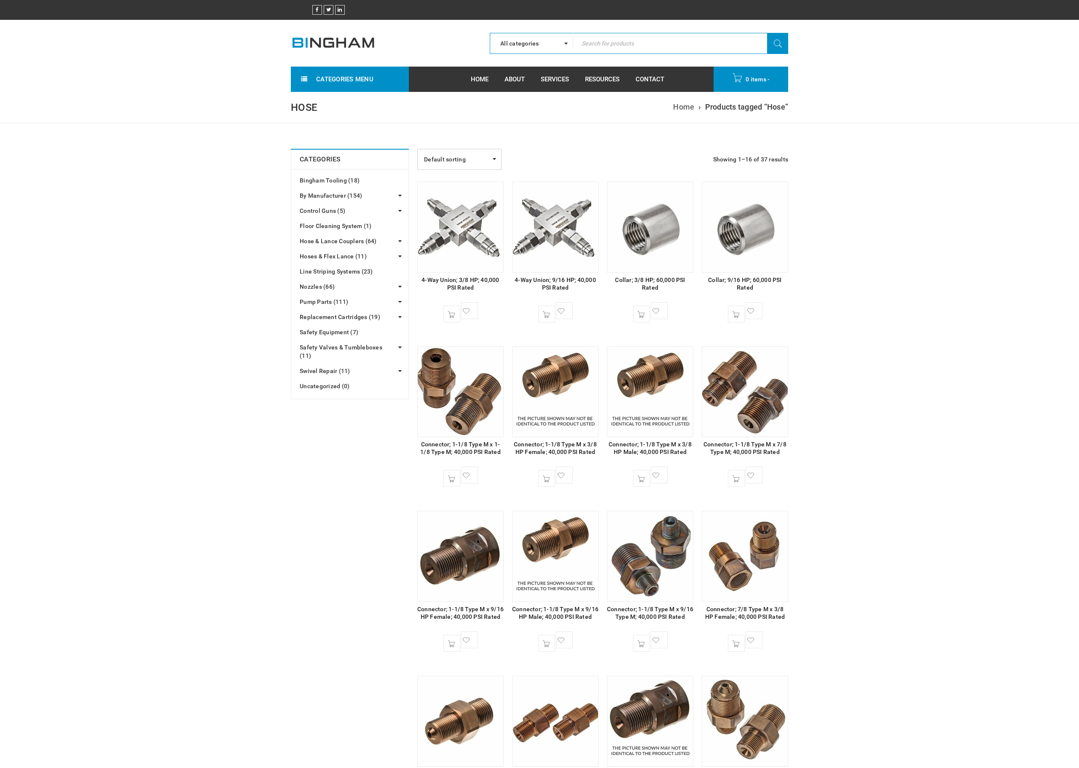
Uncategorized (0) (324, 386)
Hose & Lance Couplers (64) (338, 241)
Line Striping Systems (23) (336, 271)
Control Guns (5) (322, 210)
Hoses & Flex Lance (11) (333, 256)
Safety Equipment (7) (329, 332)
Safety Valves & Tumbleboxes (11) (341, 351)
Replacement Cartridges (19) (340, 317)
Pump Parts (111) (324, 301)
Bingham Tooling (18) (330, 180)
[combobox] (531, 43)
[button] (451, 314)
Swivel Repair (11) (325, 371)
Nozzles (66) (317, 286)
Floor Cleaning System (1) (335, 226)
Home (683, 106)
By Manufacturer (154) (331, 195)
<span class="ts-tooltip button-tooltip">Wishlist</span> (469, 310)
